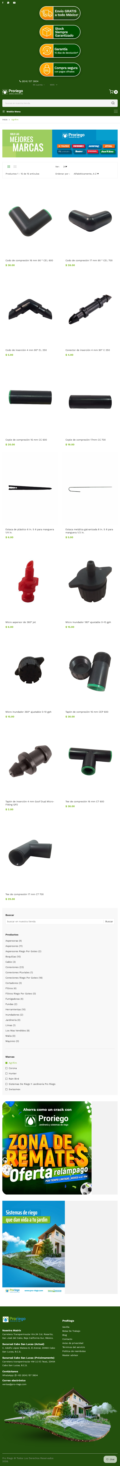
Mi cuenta (38, 85)
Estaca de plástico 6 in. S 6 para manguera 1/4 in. (29, 531)
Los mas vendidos (17, 1030)
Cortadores (13, 983)
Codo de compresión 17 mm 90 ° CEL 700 (88, 260)
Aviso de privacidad (72, 1343)
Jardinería (12, 1020)
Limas (10, 1025)
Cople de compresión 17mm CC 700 (85, 439)
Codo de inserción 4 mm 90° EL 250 (26, 350)
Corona (13, 1068)
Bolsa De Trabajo (71, 1331)
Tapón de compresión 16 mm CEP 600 (86, 711)
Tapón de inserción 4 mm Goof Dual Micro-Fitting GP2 (29, 803)
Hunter (13, 1073)
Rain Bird (14, 1078)
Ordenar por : (62, 173)
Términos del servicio (73, 1347)
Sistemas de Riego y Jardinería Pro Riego (32, 1084)
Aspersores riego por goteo (23, 951)
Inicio (5, 119)
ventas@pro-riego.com (14, 1384)
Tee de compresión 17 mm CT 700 (24, 894)
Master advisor (70, 1355)
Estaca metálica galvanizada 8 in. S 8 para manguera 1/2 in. (89, 531)
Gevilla (65, 1327)
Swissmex (14, 1089)
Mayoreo (12, 1041)
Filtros (10, 988)
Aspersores (13, 946)
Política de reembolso (74, 1351)
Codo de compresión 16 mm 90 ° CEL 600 (29, 260)
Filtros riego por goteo (20, 993)
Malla (10, 1035)
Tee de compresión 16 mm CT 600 (84, 801)
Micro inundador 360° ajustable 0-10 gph (28, 711)
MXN (52, 85)
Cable (10, 961)
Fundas (11, 1004)
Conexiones (14, 967)
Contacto (67, 1339)
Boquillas (13, 956)
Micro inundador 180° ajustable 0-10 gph (88, 622)
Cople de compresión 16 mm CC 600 (26, 439)
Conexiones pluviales (19, 972)
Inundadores (14, 1014)
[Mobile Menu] (116, 111)
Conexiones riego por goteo (23, 977)
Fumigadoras (14, 998)
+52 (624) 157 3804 (27, 1375)
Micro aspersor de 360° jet (20, 622)
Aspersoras (13, 940)
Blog (64, 1335)
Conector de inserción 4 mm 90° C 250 (87, 350)
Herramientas (15, 1009)
